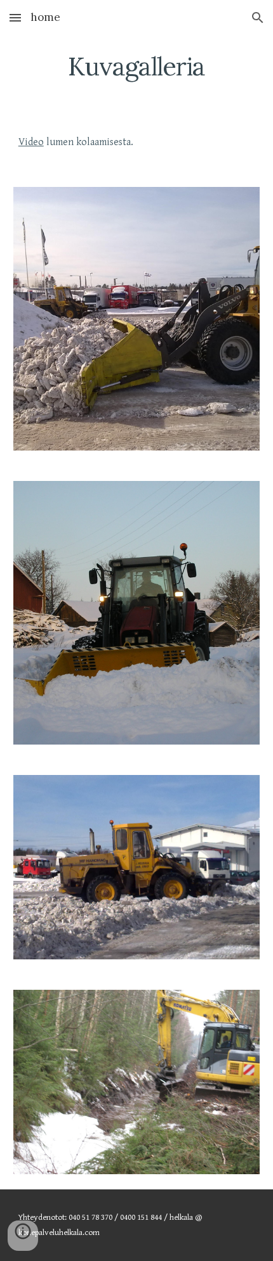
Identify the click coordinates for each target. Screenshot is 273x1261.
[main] (136, 67)
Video (31, 142)
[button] (15, 17)
